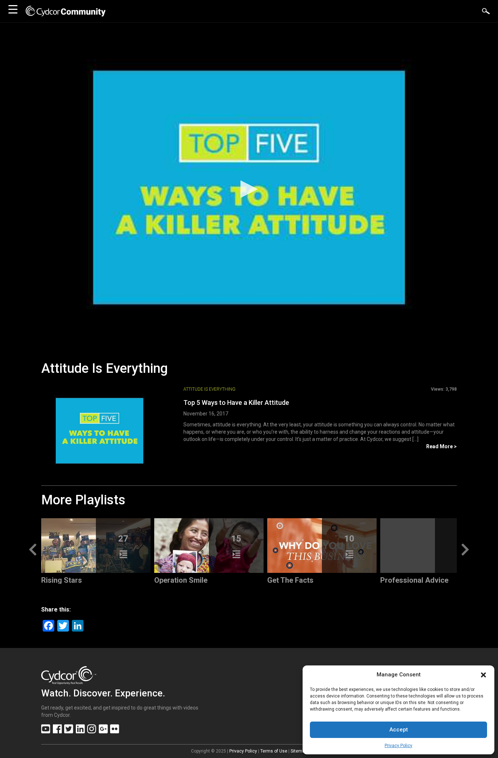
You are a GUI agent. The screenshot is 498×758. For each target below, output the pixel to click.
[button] (483, 675)
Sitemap (299, 751)
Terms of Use (273, 751)
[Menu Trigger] (13, 9)
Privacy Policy (398, 745)
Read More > (441, 446)
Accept (398, 729)
